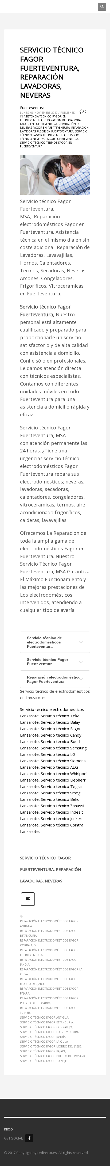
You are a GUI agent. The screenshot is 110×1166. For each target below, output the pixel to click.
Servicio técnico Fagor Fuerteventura (54, 133)
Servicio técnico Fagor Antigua (44, 1017)
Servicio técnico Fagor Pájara (42, 1051)
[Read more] (28, 905)
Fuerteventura (32, 107)
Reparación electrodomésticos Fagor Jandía (49, 962)
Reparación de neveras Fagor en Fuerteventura (50, 125)
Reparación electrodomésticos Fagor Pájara (49, 991)
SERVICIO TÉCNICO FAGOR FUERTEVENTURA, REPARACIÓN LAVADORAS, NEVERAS (52, 72)
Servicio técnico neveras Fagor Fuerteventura (49, 137)
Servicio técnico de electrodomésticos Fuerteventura (44, 642)
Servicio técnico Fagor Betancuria (46, 1022)
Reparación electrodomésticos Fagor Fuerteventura (49, 952)
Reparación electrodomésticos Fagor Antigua (49, 923)
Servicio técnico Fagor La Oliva (44, 1041)
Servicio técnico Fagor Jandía (42, 1037)
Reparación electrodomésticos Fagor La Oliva (51, 971)
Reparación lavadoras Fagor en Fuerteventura (54, 129)
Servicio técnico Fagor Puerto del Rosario (53, 1056)
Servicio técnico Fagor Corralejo (46, 1027)
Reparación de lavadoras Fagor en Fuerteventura (51, 122)
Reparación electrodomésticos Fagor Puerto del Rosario (49, 1000)
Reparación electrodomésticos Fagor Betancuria (49, 933)
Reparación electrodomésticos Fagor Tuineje (49, 1010)
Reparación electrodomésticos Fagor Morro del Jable (49, 981)
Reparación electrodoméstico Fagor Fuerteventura (54, 679)
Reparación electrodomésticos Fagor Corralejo (49, 943)
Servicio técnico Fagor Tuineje (43, 1061)
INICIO (8, 1129)
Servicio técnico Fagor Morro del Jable (50, 1046)
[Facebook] (29, 1138)
